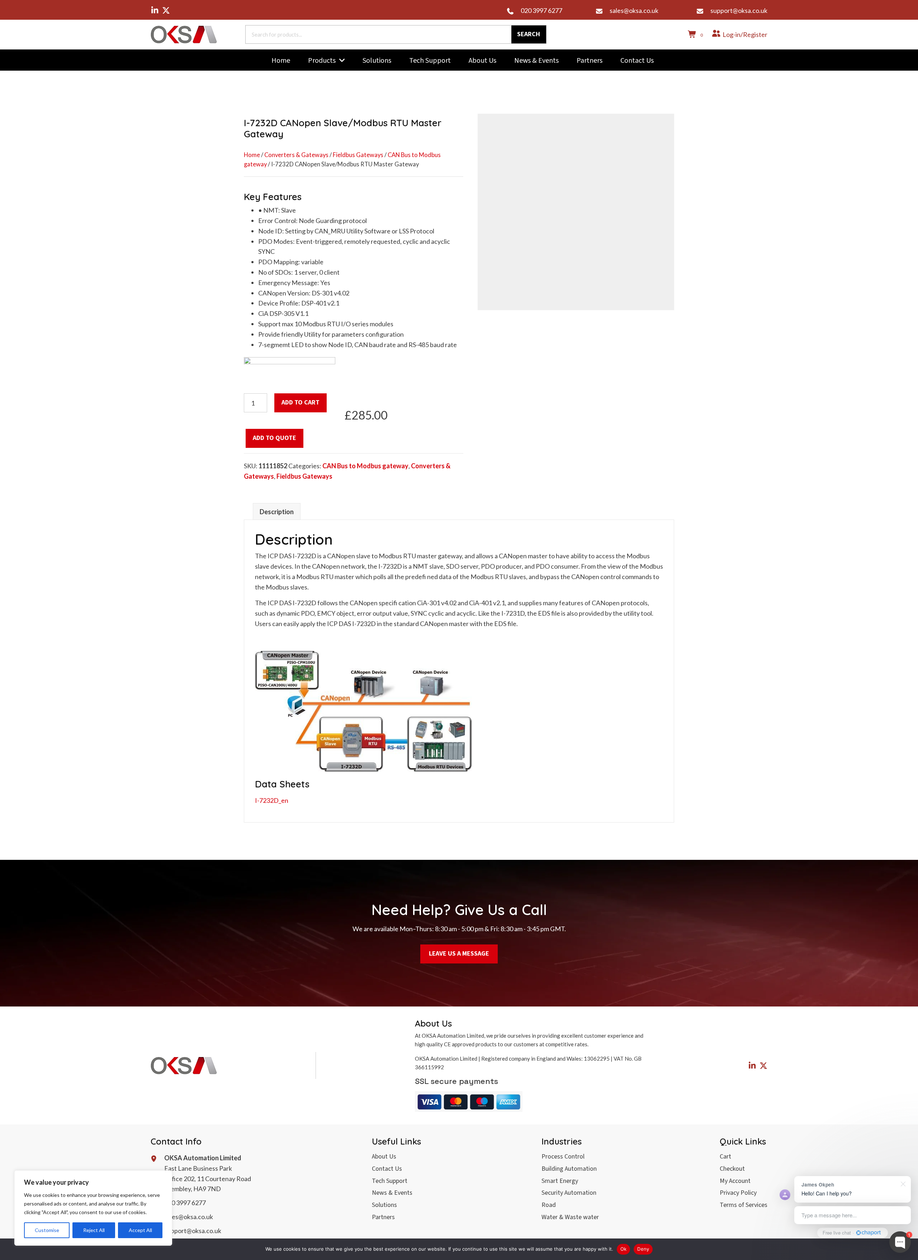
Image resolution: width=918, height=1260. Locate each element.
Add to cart (300, 402)
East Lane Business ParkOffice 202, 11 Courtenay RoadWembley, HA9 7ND (207, 1178)
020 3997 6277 (541, 10)
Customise (47, 1230)
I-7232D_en (271, 800)
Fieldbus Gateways (358, 154)
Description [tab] (277, 512)
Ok (623, 1249)
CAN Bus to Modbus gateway (365, 466)
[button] (154, 10)
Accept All (140, 1230)
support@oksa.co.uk (738, 10)
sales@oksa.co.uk (634, 10)
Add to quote (274, 438)
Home (252, 154)
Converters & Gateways (296, 154)
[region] (93, 1208)
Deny (643, 1249)
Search (528, 34)
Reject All (94, 1230)
